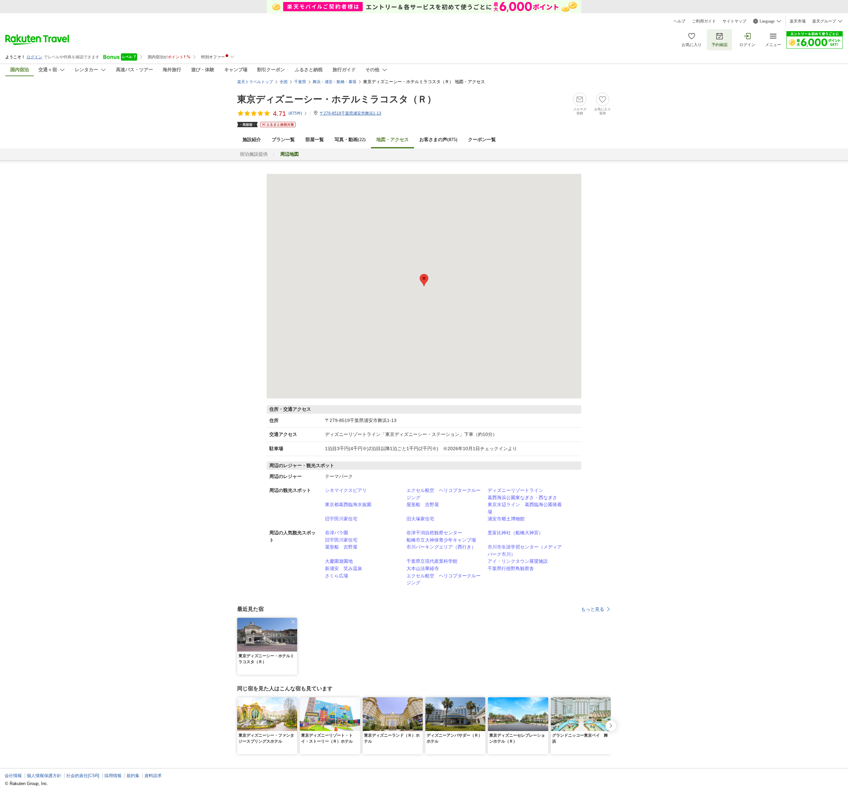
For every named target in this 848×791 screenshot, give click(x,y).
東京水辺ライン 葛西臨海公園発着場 (525, 508)
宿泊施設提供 (254, 154)
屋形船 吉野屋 (422, 504)
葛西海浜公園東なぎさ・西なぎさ (522, 497)
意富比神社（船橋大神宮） (515, 532)
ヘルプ (679, 21)
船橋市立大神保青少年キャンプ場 (441, 540)
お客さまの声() (438, 139)
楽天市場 (798, 21)
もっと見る (592, 609)
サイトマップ (734, 21)
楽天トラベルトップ (255, 81)
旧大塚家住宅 (420, 518)
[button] (293, 622)
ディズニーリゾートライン (515, 490)
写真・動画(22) (350, 139)
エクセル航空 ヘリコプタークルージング (443, 494)
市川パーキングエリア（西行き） (441, 547)
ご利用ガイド (704, 21)
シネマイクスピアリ (346, 490)
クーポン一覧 (482, 139)
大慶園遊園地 (339, 561)
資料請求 (153, 775)
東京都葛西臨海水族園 (348, 504)
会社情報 (13, 775)
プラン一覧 (283, 139)
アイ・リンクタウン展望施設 (518, 561)
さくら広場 (336, 575)
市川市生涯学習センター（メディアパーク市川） (525, 550)
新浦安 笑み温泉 (343, 568)
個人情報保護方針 (44, 775)
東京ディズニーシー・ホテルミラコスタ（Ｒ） (336, 99)
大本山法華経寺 (422, 568)
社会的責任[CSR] (82, 775)
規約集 (133, 775)
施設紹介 (251, 139)
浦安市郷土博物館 (506, 518)
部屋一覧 (314, 139)
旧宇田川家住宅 (341, 518)
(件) (295, 113)
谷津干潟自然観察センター (434, 532)
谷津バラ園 (336, 532)
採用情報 (113, 775)
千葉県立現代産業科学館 (431, 561)
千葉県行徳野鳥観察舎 (511, 568)
